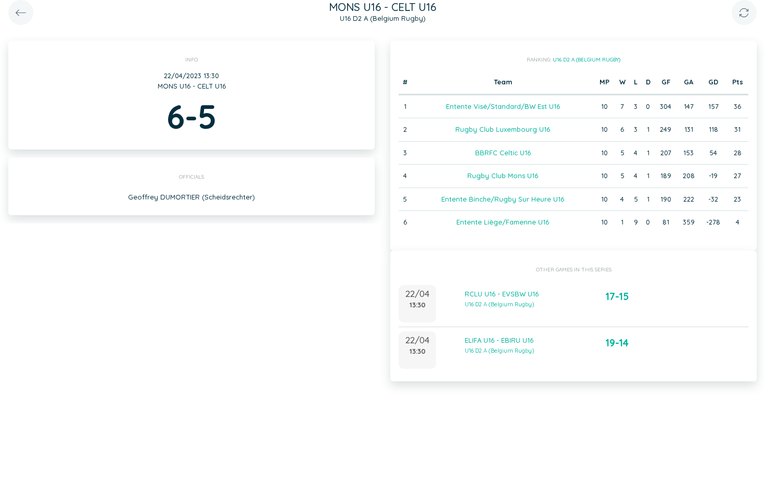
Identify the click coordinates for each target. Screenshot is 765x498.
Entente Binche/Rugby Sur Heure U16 (502, 199)
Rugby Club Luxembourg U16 (502, 129)
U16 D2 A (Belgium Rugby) (586, 59)
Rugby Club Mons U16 (502, 175)
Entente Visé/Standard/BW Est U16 (503, 106)
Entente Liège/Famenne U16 (502, 222)
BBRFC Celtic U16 (503, 152)
